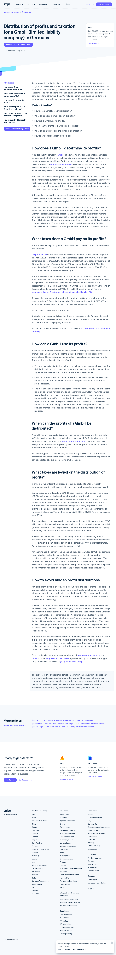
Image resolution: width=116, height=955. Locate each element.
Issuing (34, 859)
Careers (91, 861)
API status (64, 921)
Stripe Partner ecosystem (70, 902)
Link (33, 862)
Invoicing (35, 855)
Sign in (89, 4)
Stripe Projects (66, 930)
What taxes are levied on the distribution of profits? (15, 114)
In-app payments (66, 840)
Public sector (65, 884)
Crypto (34, 840)
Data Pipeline (37, 843)
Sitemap (91, 842)
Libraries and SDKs (67, 927)
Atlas (34, 817)
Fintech (63, 862)
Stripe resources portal (57, 658)
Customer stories (95, 817)
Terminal (35, 890)
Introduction (9, 83)
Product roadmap (95, 858)
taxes (34, 658)
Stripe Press (93, 867)
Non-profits (64, 878)
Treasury (35, 894)
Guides (90, 814)
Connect (35, 836)
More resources (11, 12)
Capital (34, 827)
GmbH (61, 154)
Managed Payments (39, 865)
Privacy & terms (94, 830)
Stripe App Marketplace (69, 899)
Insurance (63, 871)
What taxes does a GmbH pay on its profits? (14, 94)
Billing (34, 824)
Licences (91, 839)
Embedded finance (67, 830)
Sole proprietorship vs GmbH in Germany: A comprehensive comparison (64, 727)
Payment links (37, 868)
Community (92, 824)
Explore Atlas (65, 779)
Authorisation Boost (39, 821)
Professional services (68, 881)
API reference (65, 918)
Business (26, 12)
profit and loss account (61, 164)
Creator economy (67, 859)
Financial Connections (40, 849)
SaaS (62, 852)
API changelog (65, 924)
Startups (63, 817)
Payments (36, 871)
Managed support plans (97, 883)
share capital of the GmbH (74, 441)
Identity (35, 852)
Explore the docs (95, 777)
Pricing (67, 4)
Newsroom (92, 864)
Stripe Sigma (37, 884)
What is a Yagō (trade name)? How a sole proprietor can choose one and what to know (69, 723)
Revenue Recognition (40, 881)
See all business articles (14, 725)
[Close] (111, 943)
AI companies (65, 855)
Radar (34, 878)
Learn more (92, 43)
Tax (33, 887)
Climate (35, 833)
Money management (68, 846)
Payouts (35, 875)
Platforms (64, 849)
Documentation (66, 914)
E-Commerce (65, 827)
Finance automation (67, 833)
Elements (35, 846)
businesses (83, 655)
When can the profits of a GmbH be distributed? (14, 107)
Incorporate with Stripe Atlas (17, 45)
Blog (89, 821)
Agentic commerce (67, 821)
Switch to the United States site (71, 949)
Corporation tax (39, 254)
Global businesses (67, 836)
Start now (9, 780)
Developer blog (66, 933)
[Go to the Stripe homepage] (6, 810)
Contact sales (103, 4)
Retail (62, 887)
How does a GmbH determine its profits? (13, 88)
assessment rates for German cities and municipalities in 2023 (62, 292)
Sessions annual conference (99, 827)
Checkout (35, 830)
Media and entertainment (70, 875)
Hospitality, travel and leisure (71, 868)
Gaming (63, 865)
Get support (93, 880)
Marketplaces (65, 843)
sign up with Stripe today (70, 661)
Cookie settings (94, 846)
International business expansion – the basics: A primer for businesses (63, 720)
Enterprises (64, 814)
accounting (95, 655)
